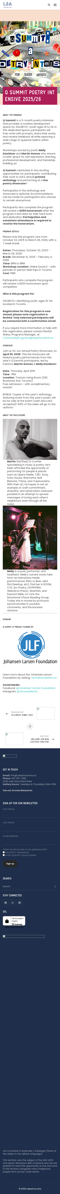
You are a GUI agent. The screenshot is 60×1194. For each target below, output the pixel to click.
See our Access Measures (17, 790)
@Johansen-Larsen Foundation (35, 688)
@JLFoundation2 (27, 691)
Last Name (8, 822)
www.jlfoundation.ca (44, 677)
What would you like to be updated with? (25, 849)
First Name (9, 809)
